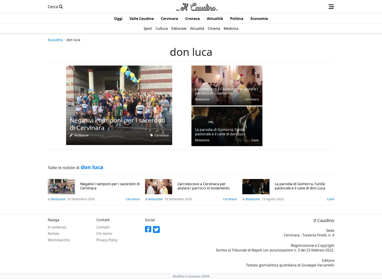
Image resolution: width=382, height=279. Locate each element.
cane (255, 140)
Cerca (53, 6)
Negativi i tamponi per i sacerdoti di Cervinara (110, 186)
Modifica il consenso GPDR (191, 276)
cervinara (162, 135)
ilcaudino (55, 39)
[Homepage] (197, 6)
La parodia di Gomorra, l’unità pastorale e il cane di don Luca (300, 186)
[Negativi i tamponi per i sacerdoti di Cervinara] (119, 104)
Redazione (81, 135)
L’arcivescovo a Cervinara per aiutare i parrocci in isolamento (204, 186)
